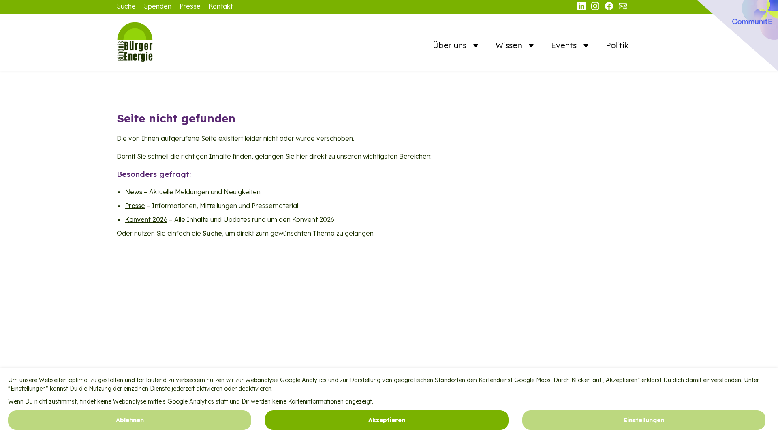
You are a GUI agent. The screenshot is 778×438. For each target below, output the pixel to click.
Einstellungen (644, 420)
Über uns (451, 45)
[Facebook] (610, 8)
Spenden (157, 6)
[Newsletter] (623, 8)
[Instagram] (596, 8)
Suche (126, 6)
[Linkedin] (582, 8)
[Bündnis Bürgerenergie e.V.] (157, 42)
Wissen (510, 45)
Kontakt (221, 6)
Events (565, 45)
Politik (617, 45)
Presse (190, 6)
